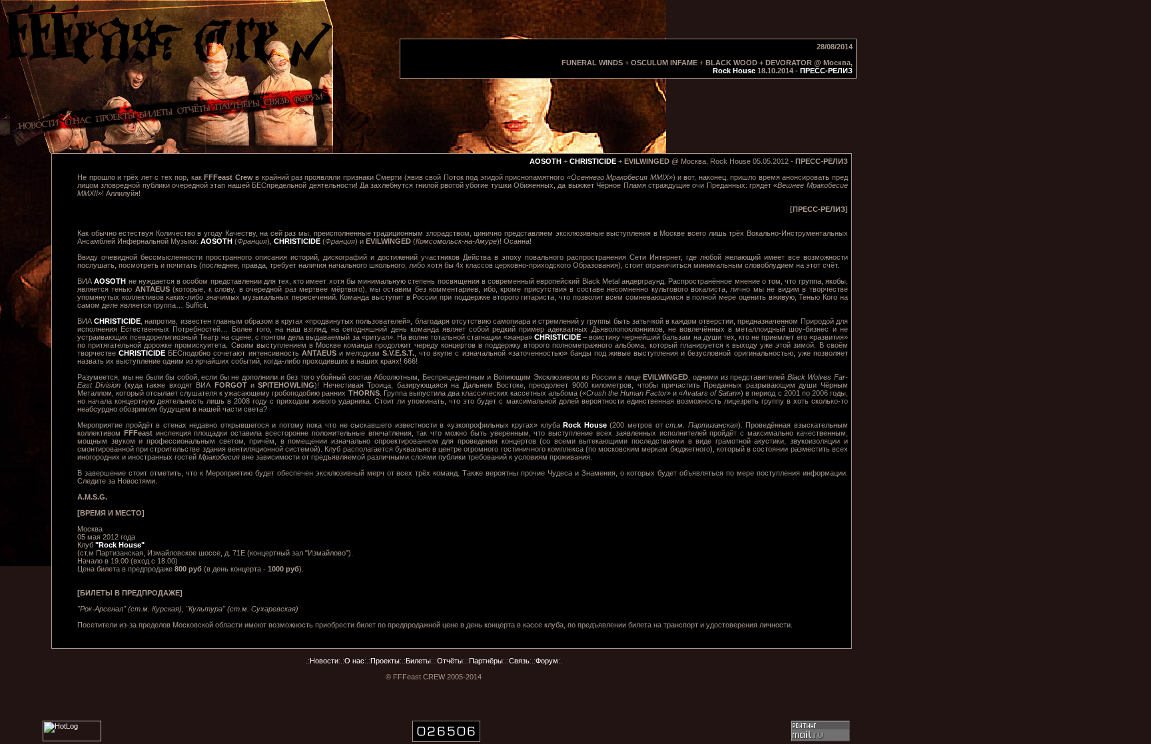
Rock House (734, 71)
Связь (519, 661)
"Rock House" (120, 545)
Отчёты (450, 661)
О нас (354, 661)
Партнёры (486, 661)
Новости (324, 661)
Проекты (385, 661)
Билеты (418, 661)
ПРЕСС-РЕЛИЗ (826, 71)
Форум (547, 661)
